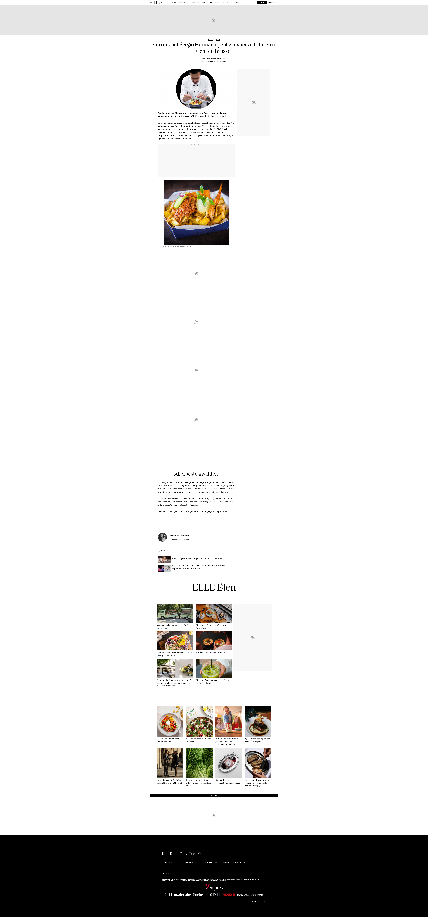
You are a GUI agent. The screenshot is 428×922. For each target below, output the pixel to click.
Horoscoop (203, 3)
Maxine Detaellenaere (216, 58)
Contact (186, 868)
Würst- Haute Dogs (211, 126)
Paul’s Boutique (181, 126)
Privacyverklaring (231, 868)
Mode (174, 3)
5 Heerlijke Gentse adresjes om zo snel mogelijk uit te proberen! (197, 511)
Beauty (182, 3)
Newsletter (273, 3)
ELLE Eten (214, 3)
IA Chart (247, 868)
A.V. (245, 862)
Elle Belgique (167, 868)
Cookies (165, 874)
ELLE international (211, 862)
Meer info (229, 880)
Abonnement (167, 862)
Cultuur (191, 3)
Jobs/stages (188, 862)
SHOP (262, 2)
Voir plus (214, 795)
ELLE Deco (225, 3)
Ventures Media (209, 868)
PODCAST (235, 3)
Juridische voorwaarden (233, 862)
